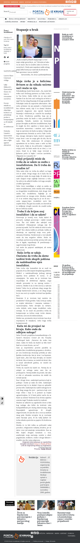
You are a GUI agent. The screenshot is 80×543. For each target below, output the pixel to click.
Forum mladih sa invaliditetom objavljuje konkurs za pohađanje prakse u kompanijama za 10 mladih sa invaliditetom (8, 115)
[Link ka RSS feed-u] (75, 1)
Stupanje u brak (27, 30)
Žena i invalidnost (17, 19)
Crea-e (37, 444)
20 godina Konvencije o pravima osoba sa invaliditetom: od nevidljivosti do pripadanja (69, 269)
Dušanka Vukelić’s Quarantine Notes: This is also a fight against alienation (9, 138)
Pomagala (32, 22)
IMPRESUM (14, 2)
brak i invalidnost (7, 48)
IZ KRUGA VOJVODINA (39, 2)
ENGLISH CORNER (12, 6)
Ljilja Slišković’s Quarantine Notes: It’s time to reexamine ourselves (8, 92)
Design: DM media (50, 541)
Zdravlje (63, 19)
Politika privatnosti (38, 541)
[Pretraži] (30, 12)
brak (5, 47)
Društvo (32, 19)
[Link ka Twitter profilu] (72, 1)
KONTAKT (28, 2)
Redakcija (6, 41)
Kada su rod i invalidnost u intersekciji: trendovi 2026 (68, 37)
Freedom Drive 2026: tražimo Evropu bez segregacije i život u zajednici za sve (69, 211)
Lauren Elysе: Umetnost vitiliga (8, 78)
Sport (22, 22)
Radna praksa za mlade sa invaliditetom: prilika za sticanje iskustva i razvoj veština (69, 154)
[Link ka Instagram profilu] (67, 1)
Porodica (52, 19)
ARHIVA (21, 2)
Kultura (42, 19)
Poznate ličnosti (47, 22)
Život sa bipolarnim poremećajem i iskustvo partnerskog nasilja (24, 517)
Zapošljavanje (11, 22)
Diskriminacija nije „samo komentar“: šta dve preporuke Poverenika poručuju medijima (68, 97)
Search (6, 11)
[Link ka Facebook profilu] (69, 1)
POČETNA (7, 2)
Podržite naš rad (70, 12)
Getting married (45, 447)
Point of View (46, 444)
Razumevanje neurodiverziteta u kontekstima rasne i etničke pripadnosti (65, 516)
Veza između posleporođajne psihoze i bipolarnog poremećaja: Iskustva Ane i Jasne (44, 518)
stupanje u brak (7, 52)
